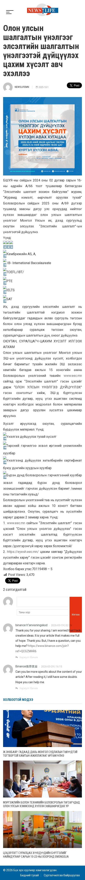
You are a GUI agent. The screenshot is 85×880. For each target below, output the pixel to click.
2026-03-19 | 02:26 (61, 625)
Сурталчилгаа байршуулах (62, 875)
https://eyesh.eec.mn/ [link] (23, 552)
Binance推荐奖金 (26, 666)
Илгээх (76, 614)
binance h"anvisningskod (31, 625)
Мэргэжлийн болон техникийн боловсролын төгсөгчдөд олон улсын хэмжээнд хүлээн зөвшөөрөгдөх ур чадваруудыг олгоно (41, 806)
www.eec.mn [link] (73, 376)
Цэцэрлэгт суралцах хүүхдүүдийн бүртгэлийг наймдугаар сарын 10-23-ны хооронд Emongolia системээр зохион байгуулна (36, 856)
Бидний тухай (29, 875)
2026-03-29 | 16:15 (51, 666)
